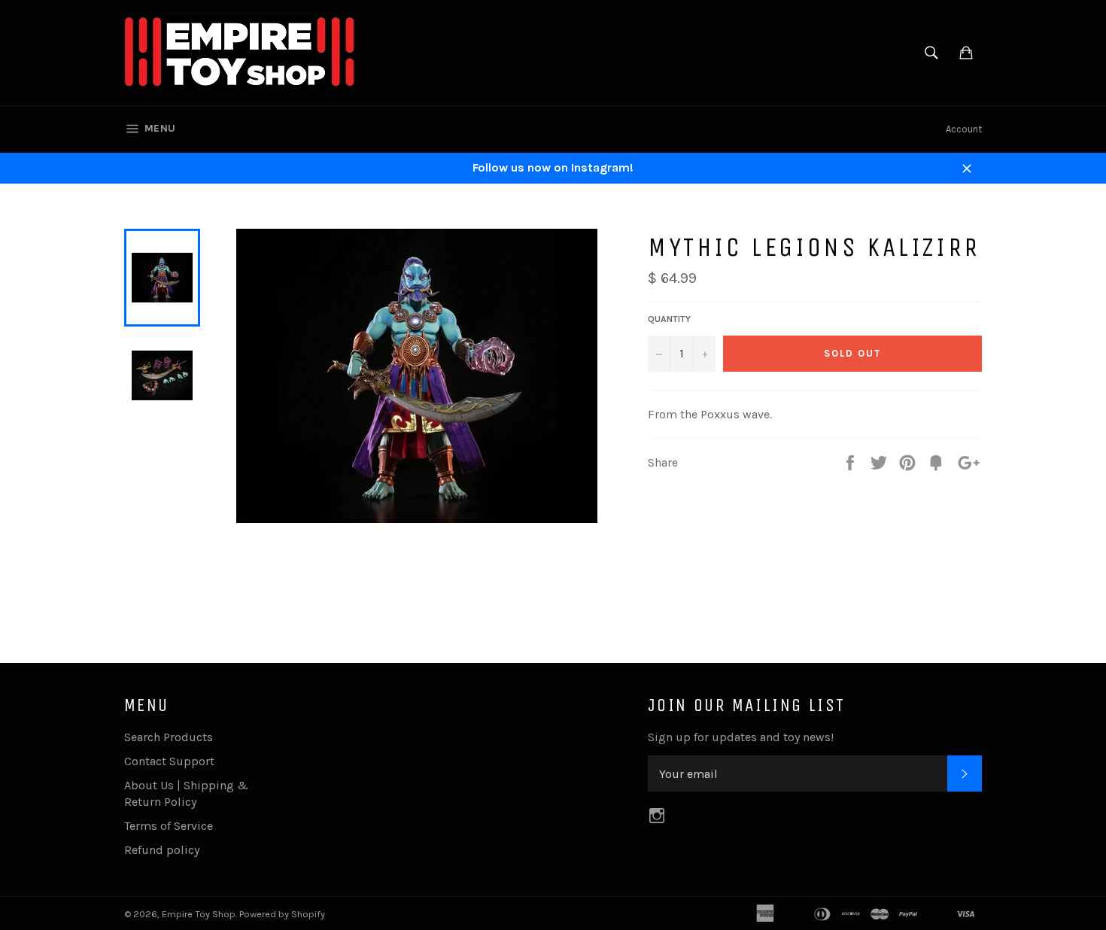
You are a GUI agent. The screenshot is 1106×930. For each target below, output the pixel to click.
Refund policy (161, 850)
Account (964, 129)
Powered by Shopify (282, 913)
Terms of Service (168, 826)
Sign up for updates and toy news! (741, 737)
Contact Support (169, 761)
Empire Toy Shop (198, 913)
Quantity (669, 319)
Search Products (168, 737)
